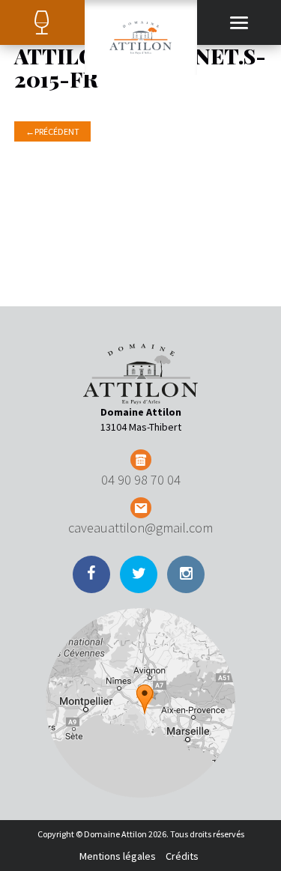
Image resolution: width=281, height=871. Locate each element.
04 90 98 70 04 (141, 479)
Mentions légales (117, 856)
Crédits (182, 856)
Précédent (52, 131)
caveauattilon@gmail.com (140, 527)
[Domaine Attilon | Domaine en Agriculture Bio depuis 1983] (141, 37)
